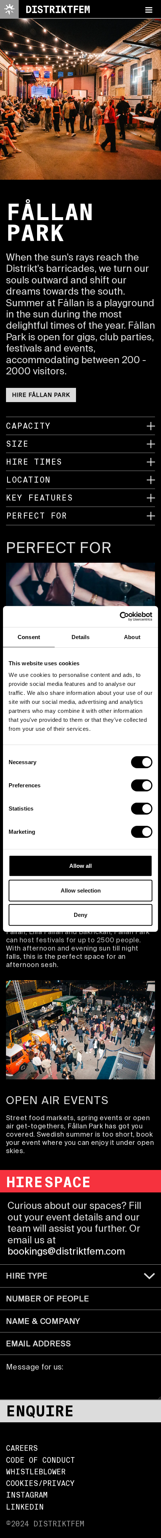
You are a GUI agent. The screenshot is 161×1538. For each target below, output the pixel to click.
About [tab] (132, 636)
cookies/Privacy (40, 1483)
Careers (22, 1448)
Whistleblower (36, 1471)
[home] (45, 9)
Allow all (80, 866)
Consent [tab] (29, 636)
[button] (148, 9)
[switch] (141, 785)
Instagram (27, 1495)
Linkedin (25, 1507)
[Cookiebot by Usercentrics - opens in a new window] (119, 616)
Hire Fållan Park (41, 395)
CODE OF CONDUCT (40, 1460)
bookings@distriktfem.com (66, 1251)
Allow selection (81, 890)
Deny (80, 915)
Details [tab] (81, 636)
